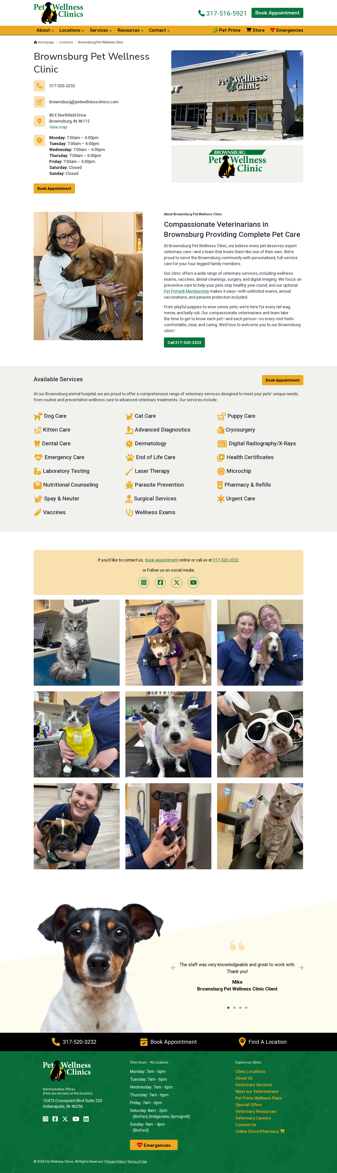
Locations (66, 42)
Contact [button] (158, 30)
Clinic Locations (250, 1071)
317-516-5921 (226, 13)
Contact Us (245, 1124)
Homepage (45, 42)
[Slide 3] (240, 1007)
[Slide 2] (234, 1007)
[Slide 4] (246, 1007)
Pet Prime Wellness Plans (258, 1098)
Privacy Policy (115, 1161)
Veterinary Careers (253, 1118)
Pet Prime (229, 30)
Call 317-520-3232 (184, 342)
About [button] (43, 30)
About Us (243, 1078)
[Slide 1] (228, 1007)
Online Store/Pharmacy (257, 1131)
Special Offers (248, 1104)
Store (258, 30)
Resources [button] (129, 30)
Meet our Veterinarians (257, 1091)
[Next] (293, 968)
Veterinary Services (253, 1084)
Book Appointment (277, 12)
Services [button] (99, 30)
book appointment (161, 560)
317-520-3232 (225, 560)
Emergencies (289, 30)
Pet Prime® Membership (186, 291)
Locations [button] (70, 30)
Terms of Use (137, 1161)
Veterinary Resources (255, 1111)
